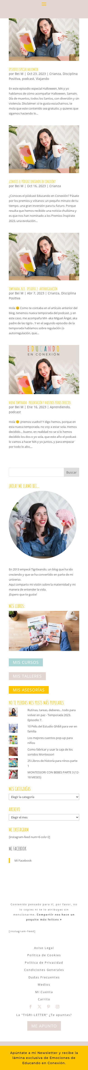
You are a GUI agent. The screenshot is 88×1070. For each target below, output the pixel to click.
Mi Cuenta (44, 992)
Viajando (42, 78)
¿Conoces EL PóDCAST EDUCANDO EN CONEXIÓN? (32, 181)
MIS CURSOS (26, 662)
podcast (28, 78)
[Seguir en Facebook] (30, 1006)
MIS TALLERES (27, 676)
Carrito (44, 999)
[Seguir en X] (39, 1006)
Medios (44, 984)
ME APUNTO (44, 1026)
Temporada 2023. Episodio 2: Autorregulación (33, 289)
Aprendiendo (60, 407)
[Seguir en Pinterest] (48, 1006)
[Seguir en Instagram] (57, 1006)
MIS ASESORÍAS (29, 690)
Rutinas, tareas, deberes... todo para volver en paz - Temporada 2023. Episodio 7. (52, 715)
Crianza (55, 73)
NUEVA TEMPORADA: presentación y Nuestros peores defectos (40, 402)
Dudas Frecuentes (44, 977)
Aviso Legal (44, 948)
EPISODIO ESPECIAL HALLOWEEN (23, 69)
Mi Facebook (17, 849)
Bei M (19, 73)
